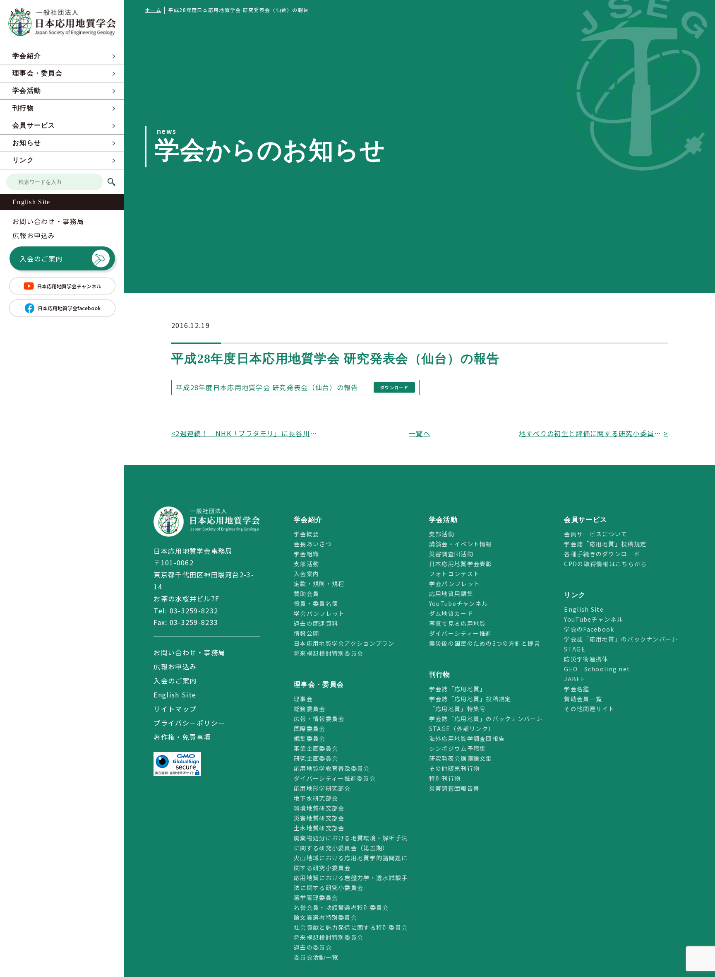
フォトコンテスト (454, 573)
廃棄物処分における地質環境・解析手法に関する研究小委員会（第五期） (351, 843)
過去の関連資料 (316, 623)
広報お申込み (33, 235)
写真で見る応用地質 (457, 623)
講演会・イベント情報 (460, 544)
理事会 (303, 699)
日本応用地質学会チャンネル (69, 285)
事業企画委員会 (316, 748)
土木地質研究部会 (319, 828)
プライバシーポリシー (189, 723)
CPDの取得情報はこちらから (608, 564)
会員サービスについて (595, 534)
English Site (31, 201)
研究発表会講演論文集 (460, 758)
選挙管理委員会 (316, 897)
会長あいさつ (313, 544)
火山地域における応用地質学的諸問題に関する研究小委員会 (351, 863)
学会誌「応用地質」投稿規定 (470, 699)
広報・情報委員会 (319, 718)
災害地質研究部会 (319, 818)
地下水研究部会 (316, 798)
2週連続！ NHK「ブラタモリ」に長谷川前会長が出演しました (247, 433)
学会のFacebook (589, 629)
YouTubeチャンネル (458, 603)
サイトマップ (175, 709)
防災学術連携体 (586, 659)
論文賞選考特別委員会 (325, 917)
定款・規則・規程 (319, 583)
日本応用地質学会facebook (69, 307)
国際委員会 (309, 728)
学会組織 (306, 554)
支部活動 (306, 564)
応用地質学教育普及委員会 (331, 768)
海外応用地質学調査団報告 (467, 738)
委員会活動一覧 (316, 957)
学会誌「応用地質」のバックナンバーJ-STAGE (621, 644)
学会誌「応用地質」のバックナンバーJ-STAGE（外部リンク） (486, 723)
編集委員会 (309, 738)
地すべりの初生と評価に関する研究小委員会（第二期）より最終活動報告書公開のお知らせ (591, 433)
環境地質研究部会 (319, 808)
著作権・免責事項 (182, 737)
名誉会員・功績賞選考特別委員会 (341, 907)
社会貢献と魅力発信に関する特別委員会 (351, 927)
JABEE (574, 679)
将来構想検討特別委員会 (328, 653)
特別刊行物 (445, 778)
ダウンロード (394, 387)
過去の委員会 (313, 947)
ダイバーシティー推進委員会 (335, 778)
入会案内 (306, 573)
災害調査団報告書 (454, 788)
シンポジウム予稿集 (457, 748)
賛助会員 (306, 593)
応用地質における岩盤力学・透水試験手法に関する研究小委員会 (351, 882)
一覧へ (419, 433)
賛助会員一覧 (583, 699)
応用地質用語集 (451, 593)
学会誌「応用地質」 (457, 689)
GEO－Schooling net (597, 669)
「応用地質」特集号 (457, 708)
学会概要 (306, 534)
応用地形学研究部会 (322, 788)
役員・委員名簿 (316, 603)
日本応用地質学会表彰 (460, 564)
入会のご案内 (41, 258)
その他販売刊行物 (454, 768)
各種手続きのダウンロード (602, 554)
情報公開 (306, 633)
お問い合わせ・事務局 (48, 221)
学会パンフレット (319, 613)
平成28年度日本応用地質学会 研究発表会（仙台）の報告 (267, 387)
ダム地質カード (451, 613)
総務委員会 (309, 708)
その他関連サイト (589, 708)
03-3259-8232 (194, 610)
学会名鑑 (576, 689)
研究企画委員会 (316, 758)
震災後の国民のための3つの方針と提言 (484, 643)
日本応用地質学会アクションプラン (344, 643)
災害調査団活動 (451, 554)
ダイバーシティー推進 (460, 633)
